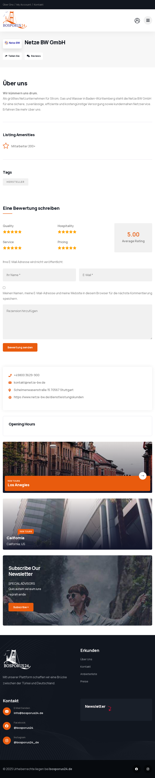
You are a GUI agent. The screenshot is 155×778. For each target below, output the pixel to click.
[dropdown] (148, 20)
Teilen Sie (13, 56)
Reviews (36, 56)
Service (8, 242)
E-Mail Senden (22, 708)
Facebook (20, 722)
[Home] (15, 20)
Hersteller (16, 181)
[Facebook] (136, 769)
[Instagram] (148, 769)
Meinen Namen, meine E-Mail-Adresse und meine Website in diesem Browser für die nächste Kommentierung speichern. (77, 296)
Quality (8, 226)
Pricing (63, 242)
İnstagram (20, 737)
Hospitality (66, 226)
